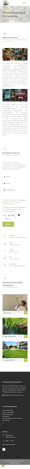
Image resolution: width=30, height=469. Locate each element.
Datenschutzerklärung (8, 204)
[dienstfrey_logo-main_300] (5, 1)
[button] (19, 215)
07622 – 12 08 (13, 251)
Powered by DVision (15, 463)
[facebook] (3, 449)
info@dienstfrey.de (14, 244)
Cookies (22, 461)
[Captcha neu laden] (19, 215)
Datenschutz (8, 461)
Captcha (4, 215)
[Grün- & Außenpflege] (15, 318)
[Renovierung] (15, 295)
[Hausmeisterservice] (15, 342)
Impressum (16, 461)
